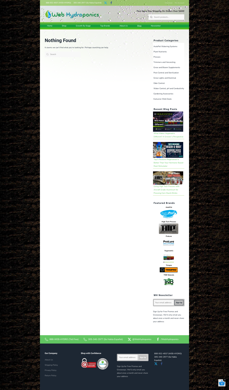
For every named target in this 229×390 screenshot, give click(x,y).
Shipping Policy (51, 365)
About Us (124, 25)
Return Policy (50, 375)
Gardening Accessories (163, 93)
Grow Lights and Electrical (165, 78)
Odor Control (159, 83)
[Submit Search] (151, 17)
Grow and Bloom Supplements (167, 67)
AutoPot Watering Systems (165, 46)
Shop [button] (64, 25)
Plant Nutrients (160, 51)
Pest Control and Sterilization (166, 72)
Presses (157, 57)
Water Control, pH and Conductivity (169, 88)
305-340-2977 (87, 3)
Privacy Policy (50, 370)
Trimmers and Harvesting (164, 62)
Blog (139, 25)
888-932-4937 (58, 3)
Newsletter (156, 25)
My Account (179, 3)
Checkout (168, 3)
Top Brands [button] (105, 25)
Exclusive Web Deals (163, 99)
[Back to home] (72, 14)
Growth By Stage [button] (83, 25)
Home (49, 25)
